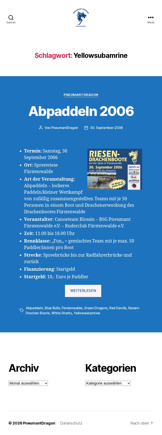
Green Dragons (96, 308)
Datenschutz (71, 423)
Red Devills (117, 308)
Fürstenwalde (72, 308)
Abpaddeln (34, 308)
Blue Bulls (52, 308)
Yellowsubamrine (87, 313)
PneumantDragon (81, 95)
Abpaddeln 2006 (81, 111)
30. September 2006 (106, 128)
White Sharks (61, 313)
